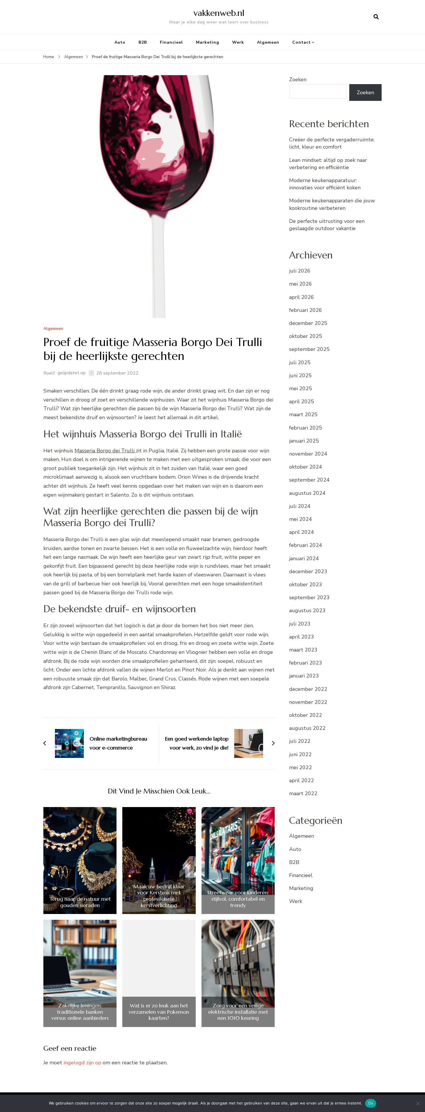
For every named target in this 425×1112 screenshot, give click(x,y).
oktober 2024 (305, 466)
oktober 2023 (305, 584)
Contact (301, 42)
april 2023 (301, 636)
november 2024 (308, 453)
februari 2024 (305, 545)
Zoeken (297, 79)
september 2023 (309, 597)
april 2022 (301, 780)
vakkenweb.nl (218, 13)
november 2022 (308, 702)
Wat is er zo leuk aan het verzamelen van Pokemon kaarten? (159, 1011)
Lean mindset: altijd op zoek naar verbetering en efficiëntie (328, 164)
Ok (370, 1103)
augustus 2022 (307, 728)
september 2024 (309, 479)
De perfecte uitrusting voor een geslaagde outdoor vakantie (327, 225)
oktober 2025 (305, 336)
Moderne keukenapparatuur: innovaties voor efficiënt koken (325, 184)
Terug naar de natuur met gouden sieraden (80, 902)
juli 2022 (300, 741)
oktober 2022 (305, 715)
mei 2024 (300, 519)
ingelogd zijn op (82, 1062)
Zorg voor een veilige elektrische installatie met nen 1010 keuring (238, 1011)
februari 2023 (305, 662)
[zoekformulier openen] (376, 17)
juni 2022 (300, 754)
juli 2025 (300, 362)
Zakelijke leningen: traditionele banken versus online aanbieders (80, 1011)
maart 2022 (303, 793)
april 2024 (301, 532)
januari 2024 (304, 558)
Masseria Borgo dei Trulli (105, 450)
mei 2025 (300, 388)
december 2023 (308, 571)
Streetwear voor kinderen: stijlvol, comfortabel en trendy (238, 898)
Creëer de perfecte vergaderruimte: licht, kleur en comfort (331, 143)
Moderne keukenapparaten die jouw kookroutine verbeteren (332, 204)
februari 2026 (305, 310)
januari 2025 (304, 440)
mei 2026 (300, 283)
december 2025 (308, 323)
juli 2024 (300, 506)
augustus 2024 (307, 493)
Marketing (207, 42)
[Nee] (418, 1103)
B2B (142, 42)
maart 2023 (303, 649)
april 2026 (301, 297)
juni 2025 (300, 375)
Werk (238, 42)
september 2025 (309, 349)
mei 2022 (300, 767)
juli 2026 (300, 270)
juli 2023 (300, 623)
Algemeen (268, 42)
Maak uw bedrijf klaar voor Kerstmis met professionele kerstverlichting (159, 895)
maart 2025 (303, 414)
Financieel (171, 42)
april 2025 (301, 401)
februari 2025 (305, 427)
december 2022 (308, 689)
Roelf (49, 373)
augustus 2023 (307, 610)
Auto (119, 42)
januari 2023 (304, 675)
